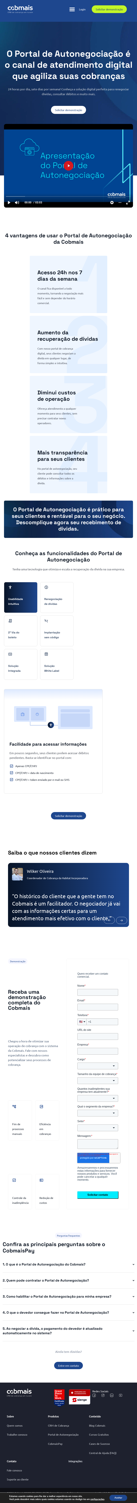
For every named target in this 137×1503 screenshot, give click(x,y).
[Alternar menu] (72, 9)
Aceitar (118, 1497)
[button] (112, 915)
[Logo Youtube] (120, 1395)
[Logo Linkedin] (111, 1395)
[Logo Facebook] (94, 1395)
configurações (97, 1499)
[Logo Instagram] (103, 1395)
